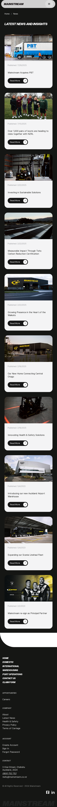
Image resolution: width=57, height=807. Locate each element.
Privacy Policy (9, 725)
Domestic (8, 662)
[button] (49, 4)
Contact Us (9, 678)
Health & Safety (10, 721)
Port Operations (12, 674)
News (15, 14)
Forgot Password (11, 752)
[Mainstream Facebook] (47, 793)
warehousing (10, 670)
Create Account (10, 745)
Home (7, 14)
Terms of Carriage (11, 728)
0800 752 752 (9, 773)
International (11, 666)
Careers (6, 699)
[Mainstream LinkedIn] (53, 793)
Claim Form (9, 682)
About (5, 714)
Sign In (5, 748)
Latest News (8, 718)
